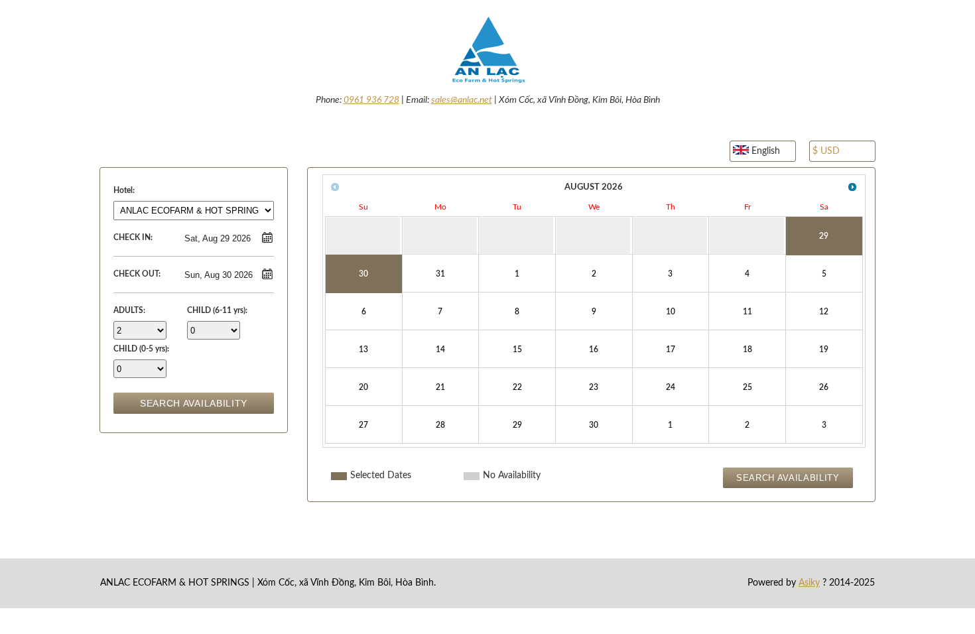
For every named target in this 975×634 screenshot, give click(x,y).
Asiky (809, 583)
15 (517, 349)
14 (440, 349)
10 (670, 312)
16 (593, 349)
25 (747, 387)
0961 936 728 (371, 100)
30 (363, 274)
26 (823, 387)
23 (593, 387)
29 (823, 236)
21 (440, 387)
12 (823, 312)
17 (670, 349)
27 (363, 425)
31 (440, 274)
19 (823, 349)
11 (747, 312)
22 (517, 387)
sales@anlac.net (461, 100)
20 (363, 387)
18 (747, 349)
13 (363, 349)
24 (670, 387)
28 (440, 425)
